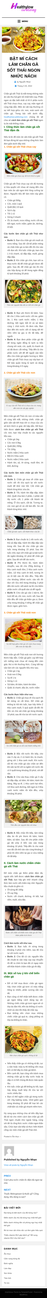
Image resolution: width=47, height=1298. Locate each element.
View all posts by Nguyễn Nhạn (18, 1165)
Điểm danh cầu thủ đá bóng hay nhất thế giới (22, 1218)
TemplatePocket (27, 1292)
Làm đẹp (7, 1268)
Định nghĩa (8, 1263)
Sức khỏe (8, 1273)
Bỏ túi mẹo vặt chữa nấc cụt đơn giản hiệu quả (23, 1230)
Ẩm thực (15, 1136)
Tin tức (7, 1283)
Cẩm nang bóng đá (12, 1259)
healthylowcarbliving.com (15, 117)
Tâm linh (7, 1278)
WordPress (23, 1295)
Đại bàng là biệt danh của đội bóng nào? (20, 1213)
